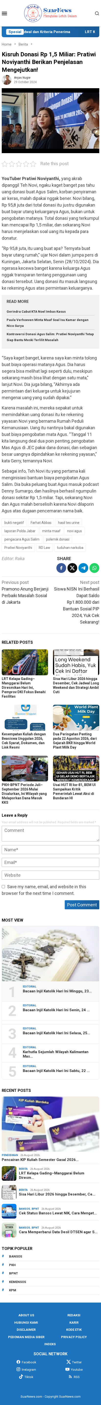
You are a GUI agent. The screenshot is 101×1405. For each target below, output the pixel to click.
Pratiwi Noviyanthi (18, 548)
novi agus (74, 531)
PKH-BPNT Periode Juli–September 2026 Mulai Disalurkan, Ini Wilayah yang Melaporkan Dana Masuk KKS (24, 793)
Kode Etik (74, 1329)
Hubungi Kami (26, 1322)
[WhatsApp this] (94, 568)
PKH (12, 1265)
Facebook (29, 1362)
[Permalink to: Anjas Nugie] (7, 79)
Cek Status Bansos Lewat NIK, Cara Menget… (58, 1213)
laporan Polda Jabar (20, 531)
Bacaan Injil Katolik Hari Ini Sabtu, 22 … (56, 1071)
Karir (73, 1322)
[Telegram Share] (83, 568)
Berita (23, 1169)
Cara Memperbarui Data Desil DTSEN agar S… (58, 1232)
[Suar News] (50, 12)
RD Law (44, 548)
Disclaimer (26, 1329)
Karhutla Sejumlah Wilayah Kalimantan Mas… (55, 1054)
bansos (15, 1256)
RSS (77, 1377)
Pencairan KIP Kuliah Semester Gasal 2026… (40, 1160)
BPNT (35, 1208)
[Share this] (61, 568)
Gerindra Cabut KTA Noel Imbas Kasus (36, 311)
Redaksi (73, 1315)
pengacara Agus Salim (21, 539)
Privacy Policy (74, 1337)
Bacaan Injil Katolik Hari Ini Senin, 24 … (56, 1010)
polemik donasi (57, 539)
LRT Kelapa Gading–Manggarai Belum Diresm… (51, 1175)
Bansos (24, 1208)
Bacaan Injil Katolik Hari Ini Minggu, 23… (57, 991)
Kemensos (17, 1282)
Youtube (77, 1369)
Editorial (29, 986)
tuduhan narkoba (70, 548)
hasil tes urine (68, 523)
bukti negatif (14, 523)
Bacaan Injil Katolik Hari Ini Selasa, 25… (56, 1033)
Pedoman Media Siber (26, 1337)
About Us (26, 1315)
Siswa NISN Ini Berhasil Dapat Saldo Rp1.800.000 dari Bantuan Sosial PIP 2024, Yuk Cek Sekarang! (76, 602)
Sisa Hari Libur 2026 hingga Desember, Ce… (57, 1194)
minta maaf (51, 531)
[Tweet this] (72, 568)
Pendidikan (10, 1155)
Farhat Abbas (41, 523)
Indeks (50, 1344)
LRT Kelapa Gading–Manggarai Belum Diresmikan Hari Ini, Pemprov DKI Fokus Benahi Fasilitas (24, 687)
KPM (12, 1290)
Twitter (77, 1362)
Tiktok (29, 1377)
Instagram (29, 1369)
